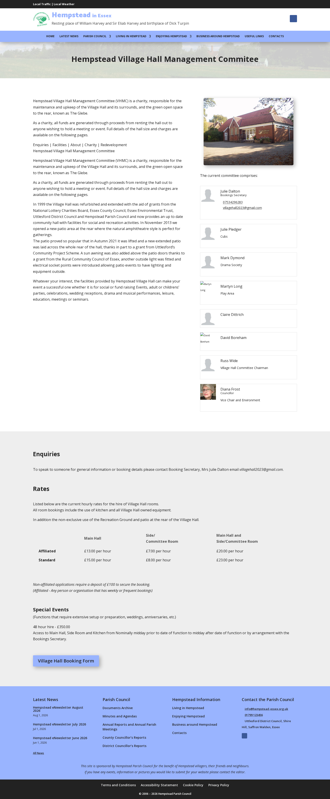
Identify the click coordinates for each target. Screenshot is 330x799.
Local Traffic (42, 4)
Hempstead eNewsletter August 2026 (58, 709)
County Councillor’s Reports (124, 737)
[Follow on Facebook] (293, 18)
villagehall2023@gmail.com (242, 208)
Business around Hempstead (218, 36)
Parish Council (94, 36)
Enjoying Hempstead (171, 36)
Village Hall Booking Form (66, 661)
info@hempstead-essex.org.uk (266, 709)
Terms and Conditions (118, 785)
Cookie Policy (193, 785)
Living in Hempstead (131, 36)
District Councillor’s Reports (124, 746)
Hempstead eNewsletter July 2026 (59, 724)
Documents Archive (118, 708)
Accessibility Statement (159, 785)
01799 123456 (254, 715)
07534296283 (233, 202)
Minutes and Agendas (120, 716)
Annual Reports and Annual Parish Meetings (129, 726)
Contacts (276, 36)
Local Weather (64, 4)
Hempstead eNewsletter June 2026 (60, 738)
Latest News (68, 36)
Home (50, 36)
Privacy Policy (218, 785)
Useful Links (254, 36)
